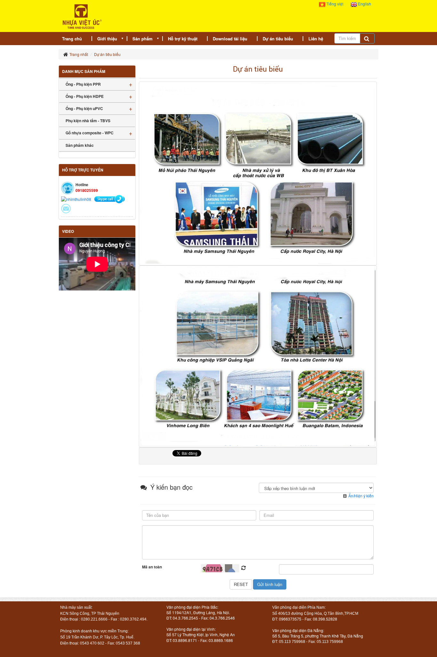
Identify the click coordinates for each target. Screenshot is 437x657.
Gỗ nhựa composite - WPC (90, 133)
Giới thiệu (107, 39)
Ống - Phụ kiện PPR (83, 84)
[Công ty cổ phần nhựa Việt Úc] (82, 16)
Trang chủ (72, 39)
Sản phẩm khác (80, 145)
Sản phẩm (142, 39)
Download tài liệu (230, 39)
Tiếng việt (334, 3)
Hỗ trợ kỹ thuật (182, 39)
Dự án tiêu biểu (278, 39)
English (364, 3)
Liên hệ (315, 39)
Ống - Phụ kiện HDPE (85, 96)
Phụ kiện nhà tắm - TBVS (88, 120)
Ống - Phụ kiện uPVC (84, 108)
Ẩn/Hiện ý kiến (361, 495)
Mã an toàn (152, 567)
